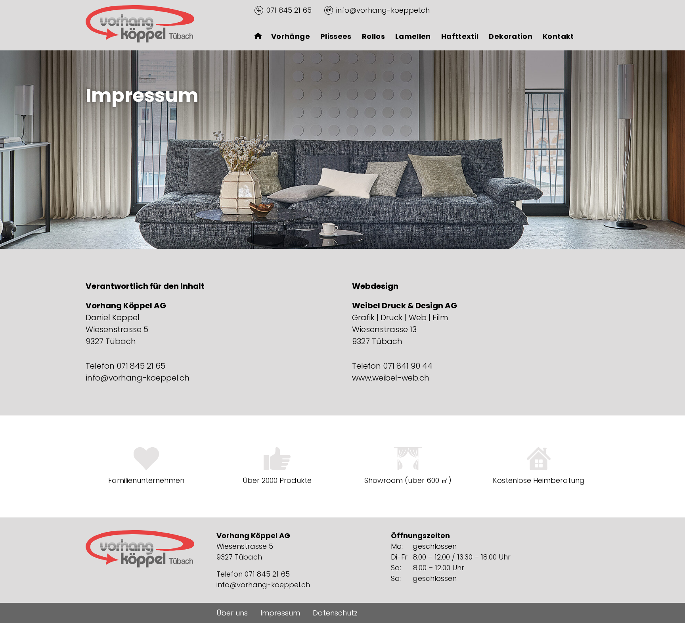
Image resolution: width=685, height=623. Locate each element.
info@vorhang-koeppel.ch (383, 10)
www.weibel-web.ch (390, 377)
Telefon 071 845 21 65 (125, 365)
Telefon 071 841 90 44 (392, 365)
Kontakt (558, 36)
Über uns (232, 613)
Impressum (280, 613)
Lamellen (413, 36)
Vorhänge (290, 36)
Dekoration (510, 36)
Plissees (336, 36)
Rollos (373, 36)
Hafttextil (460, 36)
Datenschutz (335, 613)
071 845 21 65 (289, 10)
